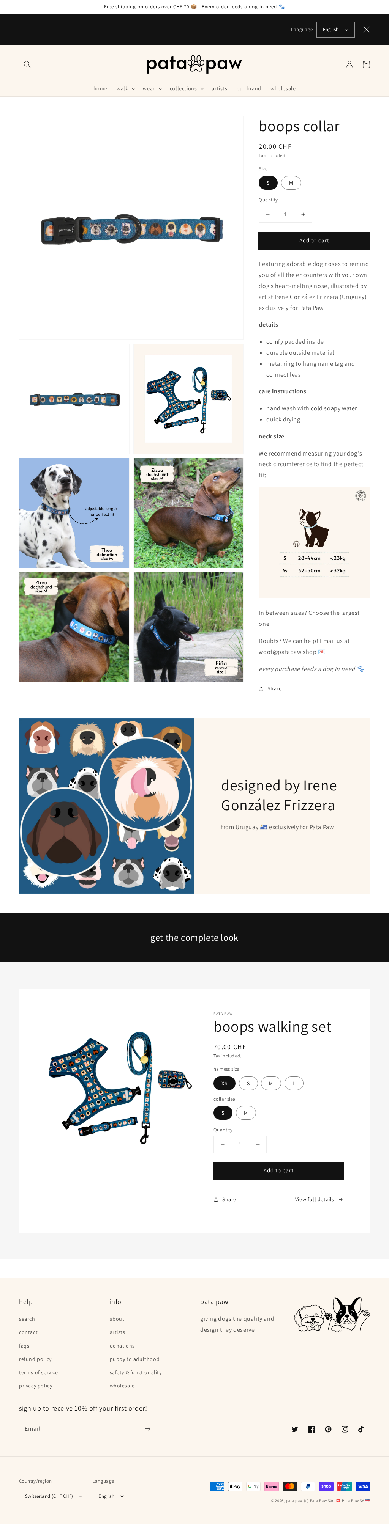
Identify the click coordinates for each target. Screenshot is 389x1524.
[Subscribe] (147, 1428)
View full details (314, 1199)
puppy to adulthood (135, 1359)
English (331, 29)
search (27, 1318)
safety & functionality (136, 1372)
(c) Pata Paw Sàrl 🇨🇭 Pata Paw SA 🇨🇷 (337, 1500)
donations (122, 1345)
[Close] (366, 29)
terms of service (38, 1372)
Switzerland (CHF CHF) (49, 1496)
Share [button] (274, 688)
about (117, 1318)
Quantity (268, 199)
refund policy (35, 1359)
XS (224, 1083)
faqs (24, 1345)
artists (117, 1332)
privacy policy (35, 1385)
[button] (27, 64)
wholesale (122, 1385)
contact (28, 1332)
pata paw (294, 1500)
